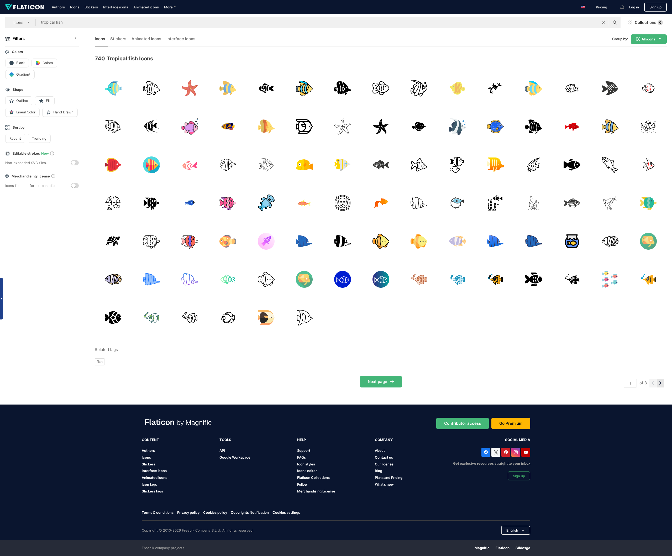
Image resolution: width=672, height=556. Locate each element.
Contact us (384, 457)
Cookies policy (215, 512)
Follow (302, 484)
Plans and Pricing (388, 477)
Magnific (482, 548)
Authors (58, 7)
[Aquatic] (381, 164)
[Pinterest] (505, 452)
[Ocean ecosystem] (342, 203)
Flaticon (503, 548)
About (380, 450)
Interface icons (115, 7)
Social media (517, 440)
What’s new (384, 484)
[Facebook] (485, 452)
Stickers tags (152, 491)
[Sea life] (495, 203)
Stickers (91, 7)
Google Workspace (234, 457)
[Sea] (189, 88)
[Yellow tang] (304, 164)
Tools (225, 440)
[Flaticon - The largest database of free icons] (24, 7)
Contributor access (462, 423)
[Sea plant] (534, 203)
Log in (634, 7)
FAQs (301, 457)
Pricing (601, 7)
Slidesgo (523, 548)
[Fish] (266, 88)
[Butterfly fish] (342, 88)
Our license (384, 464)
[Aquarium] (572, 241)
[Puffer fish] (648, 88)
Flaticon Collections (313, 477)
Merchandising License (316, 491)
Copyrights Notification (250, 512)
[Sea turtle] (113, 241)
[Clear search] (603, 22)
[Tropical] (610, 88)
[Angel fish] (648, 164)
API (222, 450)
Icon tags (149, 484)
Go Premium (510, 423)
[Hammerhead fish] (266, 203)
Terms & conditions (158, 512)
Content (150, 440)
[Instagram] (515, 452)
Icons (74, 7)
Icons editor (307, 471)
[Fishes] (610, 279)
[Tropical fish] (113, 88)
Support (303, 450)
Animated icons (146, 7)
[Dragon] (495, 88)
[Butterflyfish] (495, 164)
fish (100, 361)
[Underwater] (113, 203)
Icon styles (306, 464)
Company (384, 440)
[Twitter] (495, 452)
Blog (378, 471)
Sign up (655, 7)
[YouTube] (525, 452)
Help (301, 440)
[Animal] (228, 126)
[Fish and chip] (610, 164)
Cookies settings (286, 513)
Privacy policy (188, 512)
